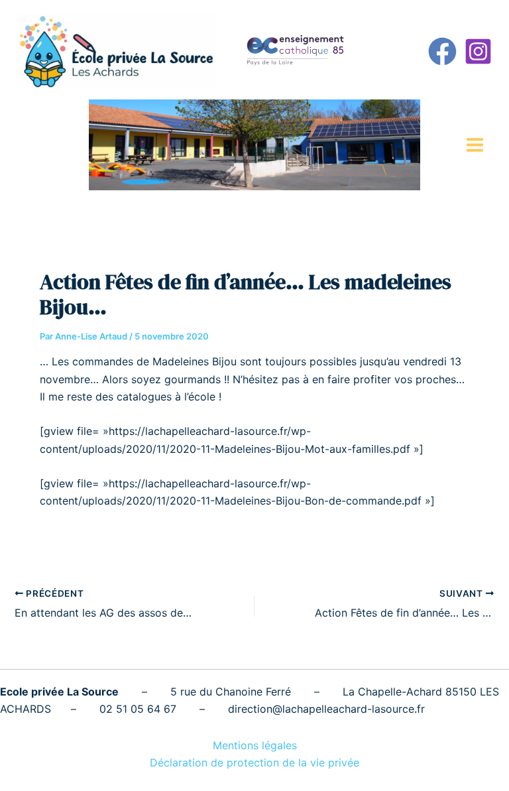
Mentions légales (255, 745)
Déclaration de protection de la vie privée (254, 762)
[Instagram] (478, 51)
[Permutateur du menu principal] (474, 144)
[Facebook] (442, 51)
